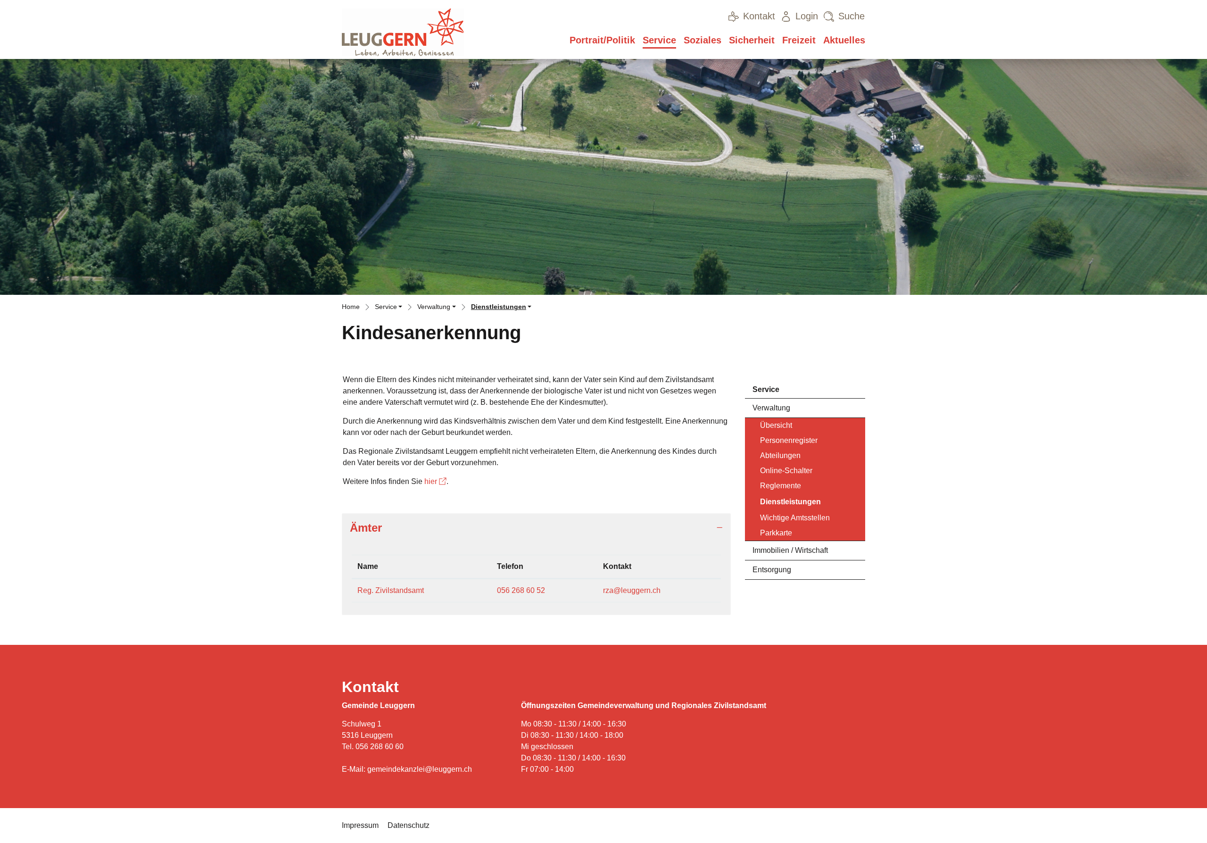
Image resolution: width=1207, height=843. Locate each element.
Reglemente (780, 486)
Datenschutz (409, 825)
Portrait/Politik (602, 40)
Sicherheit (752, 40)
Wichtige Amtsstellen (795, 518)
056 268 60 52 (521, 590)
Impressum (360, 825)
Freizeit (799, 40)
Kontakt (617, 566)
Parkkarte (776, 533)
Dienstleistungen (790, 504)
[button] (388, 308)
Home (351, 306)
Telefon (510, 566)
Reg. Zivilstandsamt (390, 590)
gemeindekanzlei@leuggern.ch (419, 769)
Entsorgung (771, 570)
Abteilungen (780, 455)
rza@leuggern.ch (632, 590)
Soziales (702, 40)
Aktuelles (844, 40)
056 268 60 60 (379, 747)
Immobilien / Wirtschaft (790, 550)
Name (367, 566)
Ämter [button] (366, 527)
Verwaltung (771, 408)
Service (659, 40)
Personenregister (789, 440)
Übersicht (776, 425)
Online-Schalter (786, 471)
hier (435, 481)
